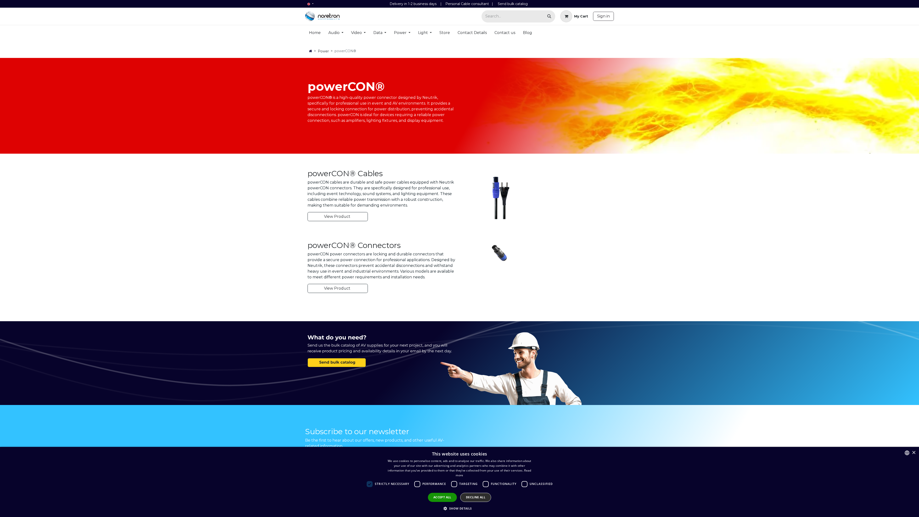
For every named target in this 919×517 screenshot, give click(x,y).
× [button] (913, 453)
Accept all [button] (442, 497)
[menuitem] (315, 33)
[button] (459, 508)
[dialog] (459, 482)
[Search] (549, 16)
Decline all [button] (475, 497)
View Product (338, 216)
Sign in (603, 16)
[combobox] (907, 452)
